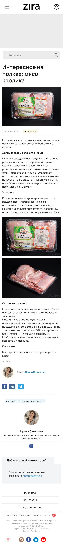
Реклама (30, 492)
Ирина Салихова (35, 372)
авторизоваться (32, 476)
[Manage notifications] (8, 538)
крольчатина (37, 401)
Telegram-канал (30, 507)
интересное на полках (17, 401)
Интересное (30, 131)
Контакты (30, 500)
